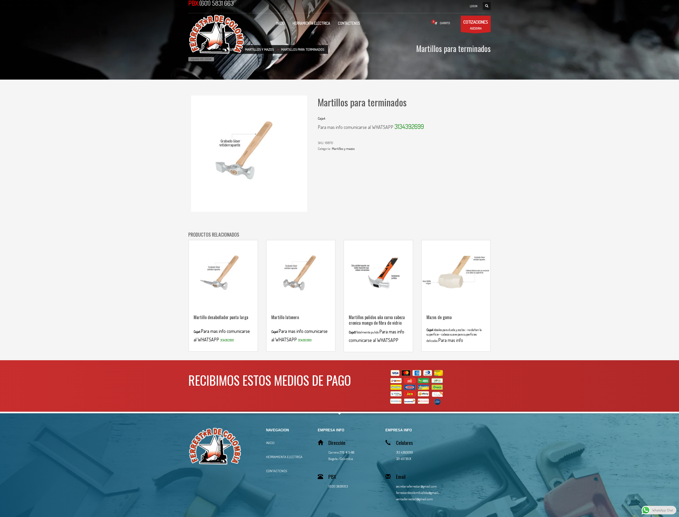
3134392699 (409, 126)
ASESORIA (475, 24)
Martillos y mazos (343, 148)
